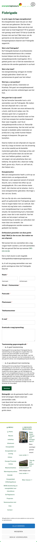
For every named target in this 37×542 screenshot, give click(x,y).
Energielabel (10, 447)
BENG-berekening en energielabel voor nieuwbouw (10, 488)
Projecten (10, 498)
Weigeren (18, 531)
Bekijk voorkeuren (18, 537)
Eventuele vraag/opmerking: (13, 327)
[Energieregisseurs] (18, 6)
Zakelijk (10, 475)
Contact (9, 510)
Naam (5, 275)
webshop (11, 439)
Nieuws (10, 435)
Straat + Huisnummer (11, 285)
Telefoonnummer (8, 311)
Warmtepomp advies (10, 471)
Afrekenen (10, 443)
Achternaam (23, 281)
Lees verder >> (23, 455)
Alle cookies (18, 526)
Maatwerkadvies (10, 468)
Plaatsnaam (7, 302)
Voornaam (5, 281)
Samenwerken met (10, 502)
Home (11, 431)
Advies (10, 457)
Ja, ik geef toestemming (14, 347)
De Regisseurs (10, 494)
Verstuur (6, 388)
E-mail (5, 319)
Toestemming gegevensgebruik (14, 344)
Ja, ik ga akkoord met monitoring (17, 363)
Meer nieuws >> (27, 480)
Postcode (6, 294)
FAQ (10, 506)
